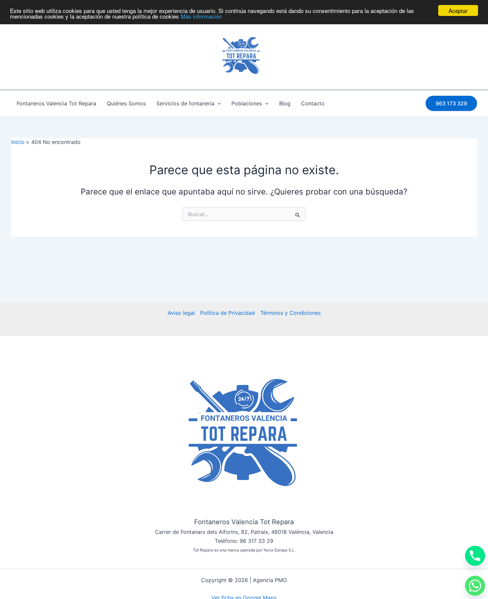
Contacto (313, 103)
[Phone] (475, 556)
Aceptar (458, 10)
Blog (284, 103)
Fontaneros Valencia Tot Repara (56, 103)
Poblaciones (246, 103)
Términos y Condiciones (290, 312)
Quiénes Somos (126, 103)
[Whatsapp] (475, 586)
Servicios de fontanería (185, 103)
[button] (451, 103)
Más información (201, 16)
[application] (217, 103)
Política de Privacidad (227, 312)
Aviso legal (181, 312)
